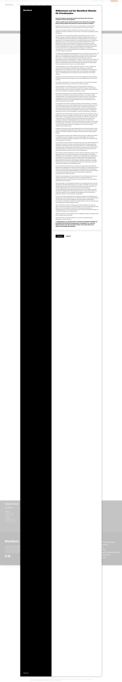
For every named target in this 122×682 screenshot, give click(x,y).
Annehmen (60, 236)
